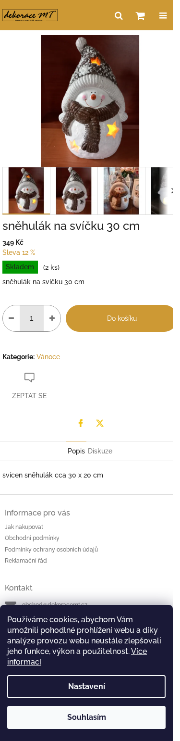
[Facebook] (80, 423)
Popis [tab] (76, 451)
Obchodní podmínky (32, 538)
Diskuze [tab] (100, 451)
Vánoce (48, 357)
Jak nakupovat (24, 527)
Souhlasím (86, 717)
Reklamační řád (26, 560)
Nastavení (86, 686)
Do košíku (122, 318)
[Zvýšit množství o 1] (52, 318)
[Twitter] (99, 423)
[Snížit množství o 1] (11, 318)
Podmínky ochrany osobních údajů (51, 549)
